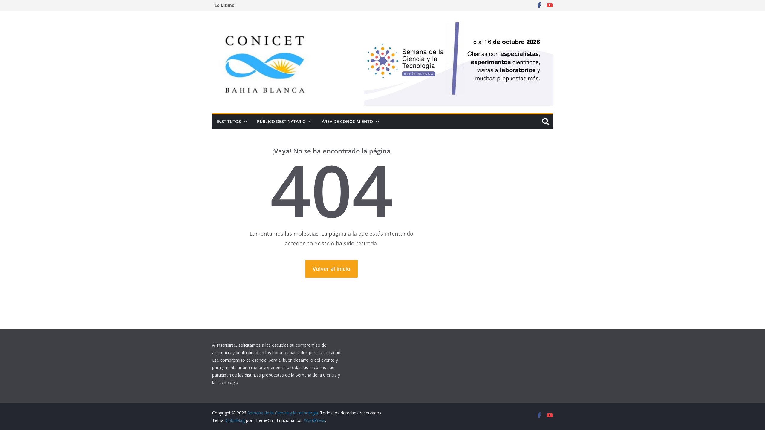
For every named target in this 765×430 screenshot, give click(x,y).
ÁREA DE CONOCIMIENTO (347, 121)
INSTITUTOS (229, 121)
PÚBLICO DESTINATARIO (281, 121)
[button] (244, 121)
